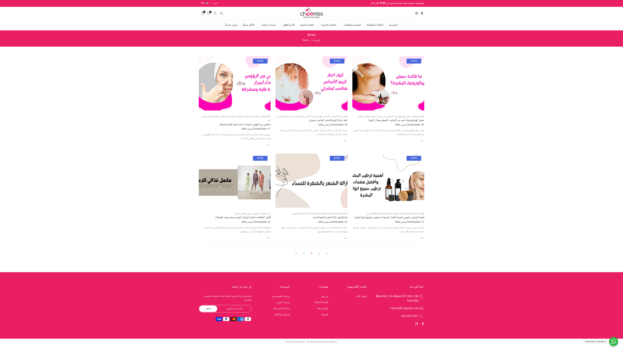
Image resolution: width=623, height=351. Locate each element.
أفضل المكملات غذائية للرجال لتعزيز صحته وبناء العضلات (243, 217)
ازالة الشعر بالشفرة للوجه (337, 214)
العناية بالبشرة (329, 25)
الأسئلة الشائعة (321, 302)
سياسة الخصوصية (281, 296)
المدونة (324, 314)
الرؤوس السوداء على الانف (231, 116)
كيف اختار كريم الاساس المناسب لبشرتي (328, 120)
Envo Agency (330, 342)
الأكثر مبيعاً (248, 25)
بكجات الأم (362, 296)
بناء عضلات (265, 214)
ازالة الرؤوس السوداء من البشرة (257, 116)
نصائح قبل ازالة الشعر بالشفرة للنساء (330, 217)
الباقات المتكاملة (375, 25)
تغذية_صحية (240, 214)
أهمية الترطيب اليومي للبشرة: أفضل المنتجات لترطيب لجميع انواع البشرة (389, 217)
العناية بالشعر (307, 25)
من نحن (324, 296)
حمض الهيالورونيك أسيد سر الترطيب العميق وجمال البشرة (396, 120)
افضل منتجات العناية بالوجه (412, 214)
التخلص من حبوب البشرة (382, 116)
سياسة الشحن (283, 302)
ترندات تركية (269, 25)
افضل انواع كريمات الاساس (336, 116)
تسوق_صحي (253, 214)
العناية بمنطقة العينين (375, 214)
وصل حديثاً (231, 25)
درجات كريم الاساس (285, 116)
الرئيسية (393, 25)
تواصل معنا (323, 308)
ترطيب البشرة (364, 116)
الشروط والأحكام (282, 314)
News (414, 61)
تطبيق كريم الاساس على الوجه (309, 116)
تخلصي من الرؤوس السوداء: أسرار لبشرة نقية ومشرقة (245, 124)
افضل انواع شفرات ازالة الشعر (312, 214)
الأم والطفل (288, 25)
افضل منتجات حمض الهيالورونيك (409, 116)
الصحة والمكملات (352, 25)
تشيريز (296, 214)
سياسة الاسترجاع (281, 308)
